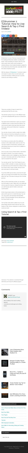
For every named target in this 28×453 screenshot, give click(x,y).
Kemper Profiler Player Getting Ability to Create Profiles (17, 362)
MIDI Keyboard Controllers (7, 422)
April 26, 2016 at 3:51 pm (14, 297)
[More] (16, 36)
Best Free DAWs (5, 412)
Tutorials (3, 420)
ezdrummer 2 (10, 242)
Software (12, 240)
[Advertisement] (14, 94)
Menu (15, 1)
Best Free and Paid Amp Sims (8, 417)
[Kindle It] (13, 36)
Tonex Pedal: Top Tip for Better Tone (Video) (17, 383)
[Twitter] (5, 36)
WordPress (16, 448)
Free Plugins (4, 415)
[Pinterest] (11, 36)
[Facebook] (3, 36)
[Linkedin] (8, 36)
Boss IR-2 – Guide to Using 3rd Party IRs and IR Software (18, 373)
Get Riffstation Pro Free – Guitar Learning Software (18, 394)
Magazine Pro (16, 446)
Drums (8, 240)
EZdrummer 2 (14, 72)
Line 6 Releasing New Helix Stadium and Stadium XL (17, 351)
